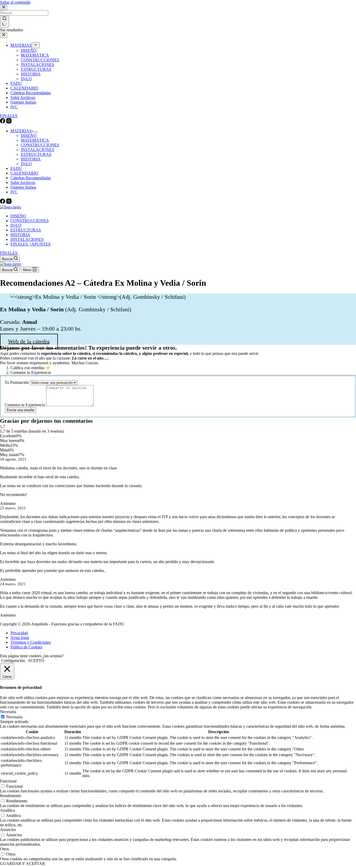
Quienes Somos (23, 187)
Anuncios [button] (8, 829)
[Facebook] (3, 202)
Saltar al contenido (15, 2)
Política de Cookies (26, 647)
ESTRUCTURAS (36, 154)
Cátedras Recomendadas (30, 178)
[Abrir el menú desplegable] (36, 132)
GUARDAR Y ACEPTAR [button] (22, 863)
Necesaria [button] (8, 711)
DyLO (26, 164)
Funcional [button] (8, 781)
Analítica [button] (7, 810)
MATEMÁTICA (35, 140)
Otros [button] (4, 849)
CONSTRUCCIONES (40, 145)
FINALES (8, 253)
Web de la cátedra (29, 341)
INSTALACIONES (37, 149)
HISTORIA (31, 159)
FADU (16, 168)
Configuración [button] (13, 660)
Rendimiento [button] (10, 795)
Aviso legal (19, 637)
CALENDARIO (24, 173)
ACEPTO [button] (36, 660)
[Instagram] (8, 202)
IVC (14, 192)
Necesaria (14, 717)
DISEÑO (28, 135)
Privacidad (19, 633)
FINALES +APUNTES (30, 244)
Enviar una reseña (20, 410)
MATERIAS (21, 131)
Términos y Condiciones (30, 642)
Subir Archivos (22, 182)
